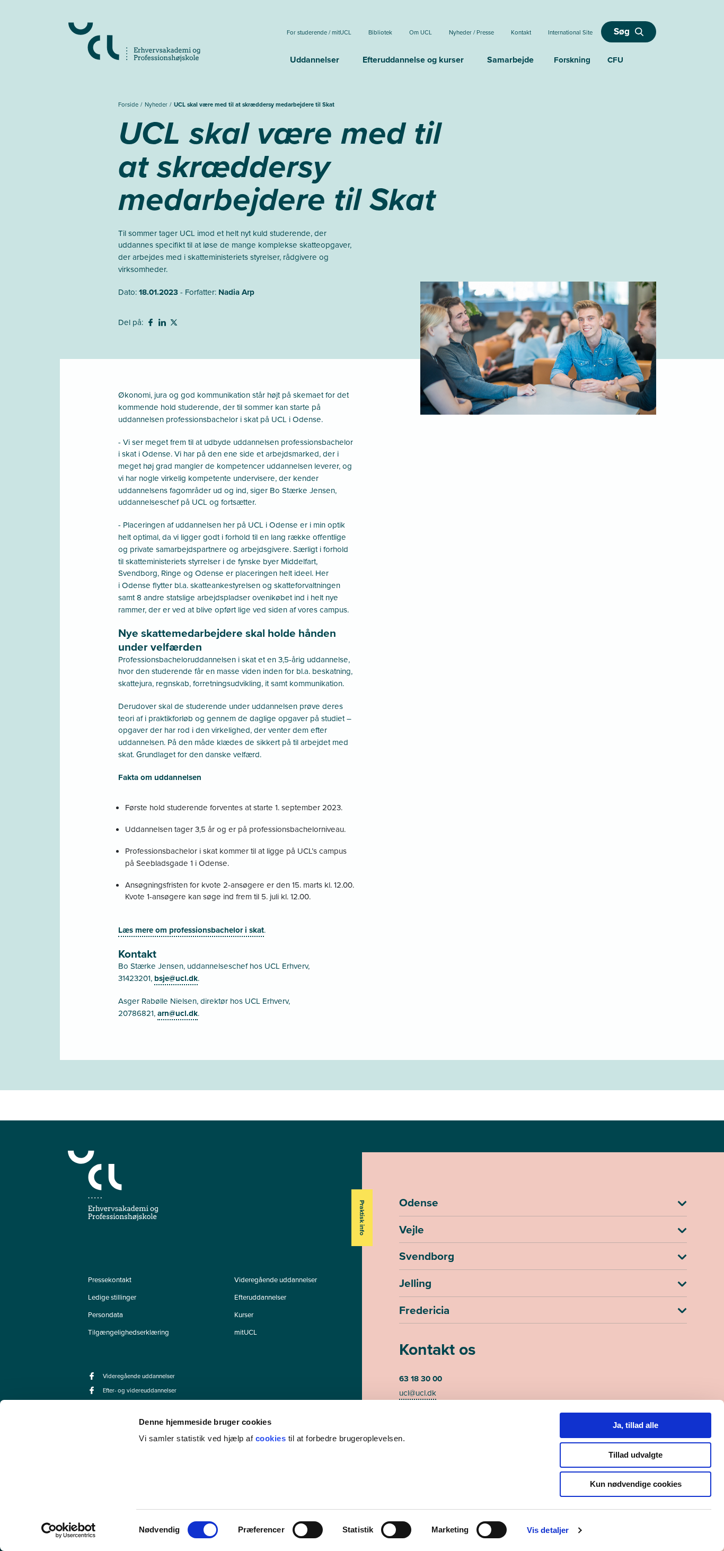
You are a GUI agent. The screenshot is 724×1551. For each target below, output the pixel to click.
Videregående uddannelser (275, 1280)
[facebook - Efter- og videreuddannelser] (93, 1394)
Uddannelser (314, 60)
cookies (271, 1438)
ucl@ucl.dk (417, 1393)
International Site (570, 32)
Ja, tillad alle (635, 1425)
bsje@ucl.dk (176, 978)
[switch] (308, 1529)
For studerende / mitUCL (319, 32)
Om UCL (420, 32)
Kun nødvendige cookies (636, 1483)
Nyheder (157, 104)
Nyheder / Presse (471, 32)
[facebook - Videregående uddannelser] (93, 1379)
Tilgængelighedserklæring (128, 1332)
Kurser (243, 1315)
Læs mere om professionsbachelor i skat (191, 930)
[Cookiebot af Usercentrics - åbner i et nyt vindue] (68, 1530)
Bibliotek (380, 32)
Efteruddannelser (260, 1297)
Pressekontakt (109, 1280)
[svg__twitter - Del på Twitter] (175, 324)
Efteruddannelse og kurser (413, 60)
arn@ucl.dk (177, 1013)
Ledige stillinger (112, 1297)
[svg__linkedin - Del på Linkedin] (163, 324)
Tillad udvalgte (635, 1454)
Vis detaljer (548, 1530)
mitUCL (245, 1332)
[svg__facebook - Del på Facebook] (151, 324)
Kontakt (521, 32)
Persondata (105, 1315)
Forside (129, 104)
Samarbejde (510, 60)
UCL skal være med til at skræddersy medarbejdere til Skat (254, 104)
